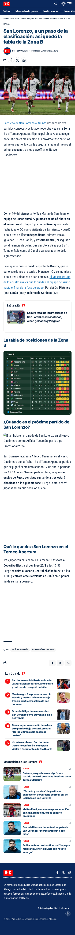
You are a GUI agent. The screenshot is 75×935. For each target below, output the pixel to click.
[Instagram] (69, 872)
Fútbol (12, 19)
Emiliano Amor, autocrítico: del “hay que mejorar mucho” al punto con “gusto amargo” (46, 848)
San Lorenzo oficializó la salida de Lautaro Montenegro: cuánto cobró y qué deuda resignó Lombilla (32, 683)
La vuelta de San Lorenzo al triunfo (24, 123)
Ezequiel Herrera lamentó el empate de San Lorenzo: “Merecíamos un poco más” (45, 830)
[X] (63, 872)
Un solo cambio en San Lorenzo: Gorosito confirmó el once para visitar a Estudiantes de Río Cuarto (32, 745)
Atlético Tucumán (20, 650)
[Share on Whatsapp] (24, 60)
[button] (56, 3)
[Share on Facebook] (11, 60)
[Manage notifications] (67, 913)
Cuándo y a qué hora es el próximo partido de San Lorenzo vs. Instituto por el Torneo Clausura (47, 776)
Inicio (5, 19)
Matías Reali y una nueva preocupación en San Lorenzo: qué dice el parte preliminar (46, 812)
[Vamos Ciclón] (6, 3)
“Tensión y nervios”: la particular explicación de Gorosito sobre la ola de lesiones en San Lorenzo (45, 794)
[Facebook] (57, 872)
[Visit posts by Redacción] (7, 51)
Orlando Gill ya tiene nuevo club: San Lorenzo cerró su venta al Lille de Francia (32, 714)
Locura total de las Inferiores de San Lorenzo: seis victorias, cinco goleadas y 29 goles (47, 317)
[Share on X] (17, 60)
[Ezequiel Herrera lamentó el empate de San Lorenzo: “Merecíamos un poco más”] (12, 828)
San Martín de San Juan (43, 650)
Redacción (22, 50)
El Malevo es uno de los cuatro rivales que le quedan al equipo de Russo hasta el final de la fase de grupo (36, 282)
